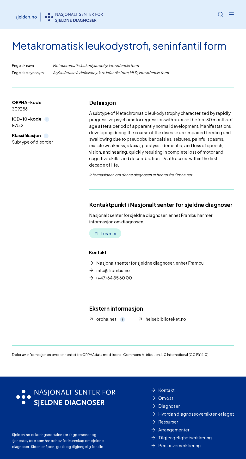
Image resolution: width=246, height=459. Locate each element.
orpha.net (106, 319)
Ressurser (168, 421)
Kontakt (166, 390)
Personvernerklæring (179, 445)
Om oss (165, 398)
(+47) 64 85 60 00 (114, 277)
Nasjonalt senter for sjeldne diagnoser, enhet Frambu (150, 263)
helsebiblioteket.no (166, 319)
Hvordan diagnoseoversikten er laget (196, 414)
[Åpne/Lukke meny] (231, 14)
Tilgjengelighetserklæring (185, 437)
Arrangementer (173, 429)
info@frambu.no (113, 270)
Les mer (109, 233)
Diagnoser (169, 406)
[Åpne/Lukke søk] (220, 14)
